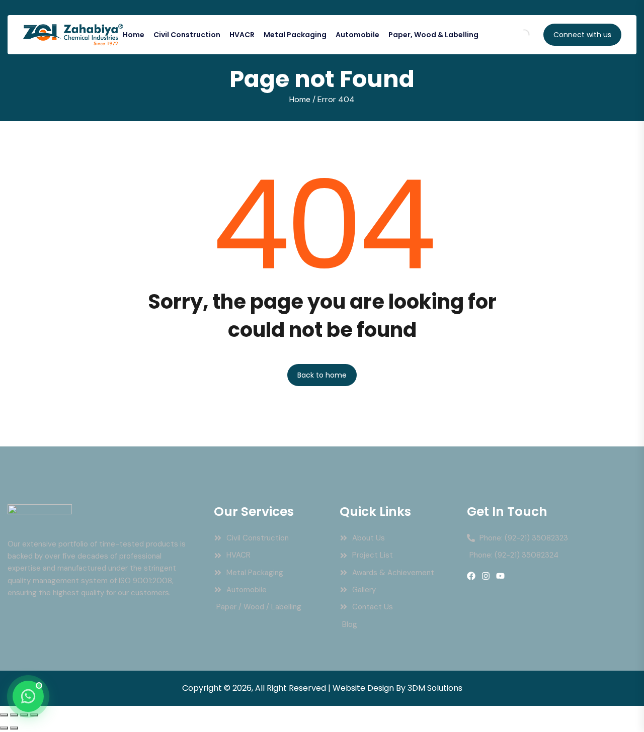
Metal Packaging (295, 35)
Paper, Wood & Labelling (433, 35)
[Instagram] (485, 576)
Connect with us (582, 35)
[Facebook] (471, 576)
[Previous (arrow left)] (4, 727)
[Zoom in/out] (4, 714)
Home (133, 35)
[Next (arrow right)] (14, 727)
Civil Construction (186, 35)
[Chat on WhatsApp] (28, 696)
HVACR (242, 35)
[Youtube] (500, 576)
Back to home (322, 375)
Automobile (357, 35)
